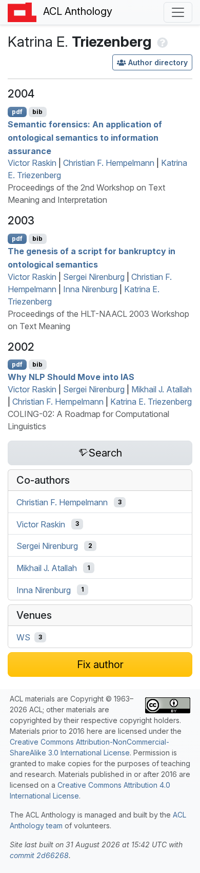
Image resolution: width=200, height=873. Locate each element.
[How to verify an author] (161, 41)
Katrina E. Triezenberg (151, 401)
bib (37, 112)
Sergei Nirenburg (94, 277)
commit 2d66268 (39, 855)
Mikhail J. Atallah (161, 389)
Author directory (158, 62)
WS (23, 637)
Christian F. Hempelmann (108, 163)
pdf (17, 112)
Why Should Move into (71, 377)
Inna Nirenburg (90, 289)
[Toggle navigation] (178, 12)
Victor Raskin (32, 163)
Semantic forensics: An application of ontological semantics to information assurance (85, 137)
